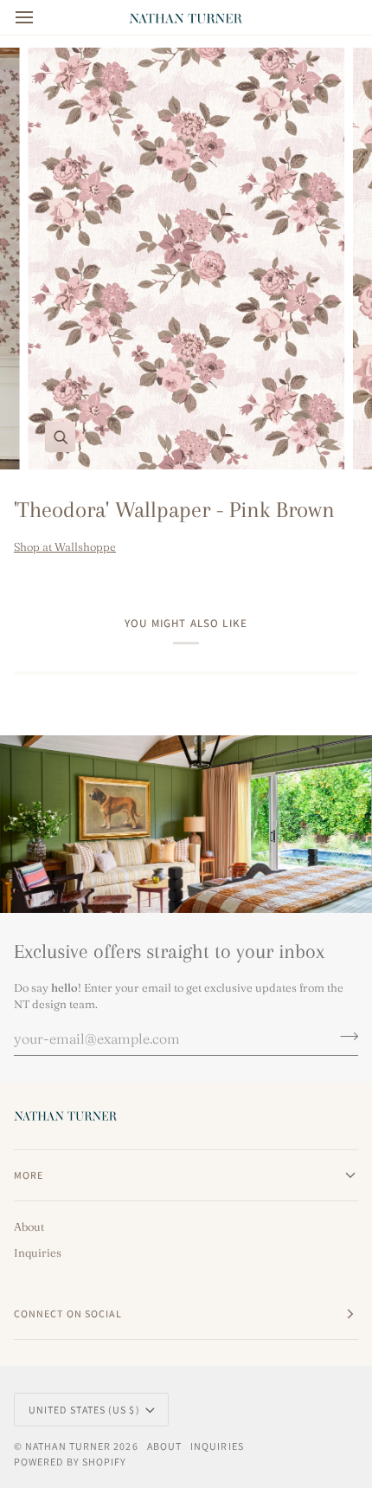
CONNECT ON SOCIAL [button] (68, 1313)
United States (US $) (84, 1409)
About (29, 1226)
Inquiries (37, 1252)
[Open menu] (40, 17)
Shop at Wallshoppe (65, 546)
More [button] (28, 1174)
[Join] (344, 1037)
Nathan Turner (68, 1445)
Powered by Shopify (70, 1461)
